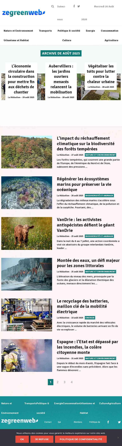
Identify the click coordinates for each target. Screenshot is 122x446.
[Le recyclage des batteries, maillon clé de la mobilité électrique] (26, 315)
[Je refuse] (118, 437)
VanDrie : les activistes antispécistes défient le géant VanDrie (86, 225)
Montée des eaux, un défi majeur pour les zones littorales (88, 263)
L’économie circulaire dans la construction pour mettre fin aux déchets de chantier (21, 79)
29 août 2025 (28, 97)
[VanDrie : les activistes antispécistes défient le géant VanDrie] (26, 233)
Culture (103, 403)
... (86, 166)
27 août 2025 (77, 155)
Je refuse (42, 439)
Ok (22, 439)
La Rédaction (14, 97)
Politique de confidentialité (81, 439)
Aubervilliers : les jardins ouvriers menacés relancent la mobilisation (61, 79)
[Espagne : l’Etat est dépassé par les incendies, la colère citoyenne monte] (26, 355)
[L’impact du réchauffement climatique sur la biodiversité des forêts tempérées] (26, 152)
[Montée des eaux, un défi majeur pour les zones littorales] (26, 274)
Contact (47, 422)
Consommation (71, 403)
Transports (30, 403)
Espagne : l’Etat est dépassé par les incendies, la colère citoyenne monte (87, 347)
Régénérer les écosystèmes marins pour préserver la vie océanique (84, 184)
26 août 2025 (77, 195)
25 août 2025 (77, 236)
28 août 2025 (68, 97)
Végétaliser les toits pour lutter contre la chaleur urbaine (101, 74)
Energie (58, 403)
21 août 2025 (77, 358)
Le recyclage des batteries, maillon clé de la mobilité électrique (83, 306)
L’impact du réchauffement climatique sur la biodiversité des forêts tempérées (86, 144)
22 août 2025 (77, 318)
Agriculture (114, 403)
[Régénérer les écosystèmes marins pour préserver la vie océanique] (26, 192)
